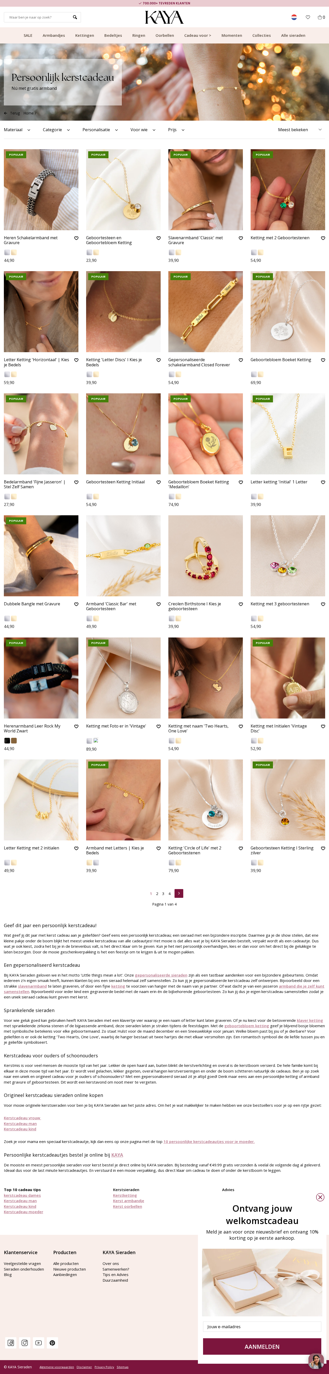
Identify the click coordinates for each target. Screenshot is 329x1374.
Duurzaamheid (115, 1280)
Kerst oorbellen (127, 1206)
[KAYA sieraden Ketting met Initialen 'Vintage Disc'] (288, 678)
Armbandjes (54, 35)
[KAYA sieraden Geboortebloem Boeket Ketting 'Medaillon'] (205, 433)
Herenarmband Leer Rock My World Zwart (32, 729)
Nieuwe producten (69, 1269)
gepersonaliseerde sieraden (161, 975)
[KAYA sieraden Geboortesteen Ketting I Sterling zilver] (288, 799)
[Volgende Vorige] (179, 892)
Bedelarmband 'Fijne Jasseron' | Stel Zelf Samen (35, 485)
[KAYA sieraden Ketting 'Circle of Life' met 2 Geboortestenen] (205, 799)
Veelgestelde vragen (22, 1263)
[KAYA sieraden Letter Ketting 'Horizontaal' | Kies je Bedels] (41, 311)
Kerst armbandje (128, 1200)
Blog (8, 1274)
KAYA (117, 1155)
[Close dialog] (320, 1197)
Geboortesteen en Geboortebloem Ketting (109, 240)
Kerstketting (125, 1195)
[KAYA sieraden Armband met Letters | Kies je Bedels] (123, 799)
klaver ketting (310, 1020)
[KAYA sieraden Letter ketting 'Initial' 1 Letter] (288, 433)
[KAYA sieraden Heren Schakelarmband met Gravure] (41, 189)
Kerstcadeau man (20, 1123)
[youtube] (38, 1342)
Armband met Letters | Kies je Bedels (115, 851)
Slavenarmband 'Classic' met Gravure (195, 240)
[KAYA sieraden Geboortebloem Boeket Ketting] (288, 311)
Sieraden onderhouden (24, 1269)
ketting (118, 986)
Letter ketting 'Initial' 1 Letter (279, 482)
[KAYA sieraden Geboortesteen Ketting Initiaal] (123, 433)
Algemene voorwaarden (57, 1367)
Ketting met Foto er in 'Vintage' (116, 726)
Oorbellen (165, 35)
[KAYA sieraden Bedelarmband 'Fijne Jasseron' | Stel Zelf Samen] (41, 433)
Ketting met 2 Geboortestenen (280, 238)
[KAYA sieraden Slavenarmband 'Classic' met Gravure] (205, 189)
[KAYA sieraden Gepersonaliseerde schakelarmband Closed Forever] (205, 311)
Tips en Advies (116, 1274)
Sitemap (123, 1367)
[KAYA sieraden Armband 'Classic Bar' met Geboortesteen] (123, 555)
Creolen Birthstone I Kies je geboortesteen (194, 606)
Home (29, 113)
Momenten (232, 35)
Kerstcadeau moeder (23, 1211)
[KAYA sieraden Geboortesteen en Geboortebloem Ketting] (123, 189)
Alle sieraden (293, 35)
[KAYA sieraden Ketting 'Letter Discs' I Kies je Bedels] (123, 311)
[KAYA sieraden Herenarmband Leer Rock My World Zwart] (41, 678)
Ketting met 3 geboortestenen (280, 604)
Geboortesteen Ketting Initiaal (115, 482)
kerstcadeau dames (22, 1195)
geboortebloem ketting (246, 1025)
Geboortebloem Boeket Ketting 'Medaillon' (198, 485)
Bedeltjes (113, 35)
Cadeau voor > (197, 35)
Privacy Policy (104, 1367)
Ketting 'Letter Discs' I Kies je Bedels (114, 362)
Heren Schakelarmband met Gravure (31, 240)
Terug (15, 113)
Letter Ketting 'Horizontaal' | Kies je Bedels (36, 362)
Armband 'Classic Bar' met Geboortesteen (111, 606)
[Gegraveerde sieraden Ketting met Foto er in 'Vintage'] (123, 678)
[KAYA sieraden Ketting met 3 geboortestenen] (288, 555)
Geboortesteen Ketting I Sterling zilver (282, 851)
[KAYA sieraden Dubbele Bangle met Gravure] (41, 555)
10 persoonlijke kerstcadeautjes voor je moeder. (209, 1141)
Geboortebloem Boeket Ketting (281, 359)
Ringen (138, 35)
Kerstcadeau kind (20, 1128)
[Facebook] (11, 1342)
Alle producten (66, 1263)
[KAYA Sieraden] (164, 17)
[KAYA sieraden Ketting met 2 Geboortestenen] (288, 189)
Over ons (111, 1263)
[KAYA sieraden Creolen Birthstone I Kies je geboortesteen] (205, 555)
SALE (28, 35)
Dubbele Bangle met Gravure (32, 604)
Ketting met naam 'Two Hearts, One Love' (198, 729)
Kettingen (84, 35)
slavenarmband (32, 986)
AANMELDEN (262, 1346)
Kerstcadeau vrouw (22, 1117)
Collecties (261, 35)
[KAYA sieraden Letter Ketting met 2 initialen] (41, 799)
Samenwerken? (116, 1269)
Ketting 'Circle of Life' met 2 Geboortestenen (194, 851)
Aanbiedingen (65, 1274)
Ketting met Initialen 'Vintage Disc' (279, 729)
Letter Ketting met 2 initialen (31, 848)
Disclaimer (84, 1367)
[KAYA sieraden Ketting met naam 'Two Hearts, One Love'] (205, 678)
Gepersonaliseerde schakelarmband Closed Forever (199, 362)
